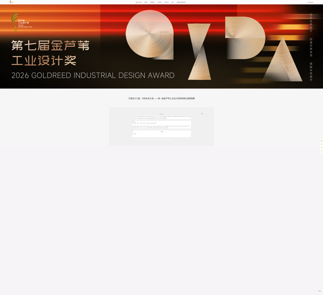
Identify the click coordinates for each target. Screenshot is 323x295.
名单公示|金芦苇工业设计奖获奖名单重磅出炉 (162, 139)
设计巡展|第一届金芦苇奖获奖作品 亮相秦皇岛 (142, 139)
